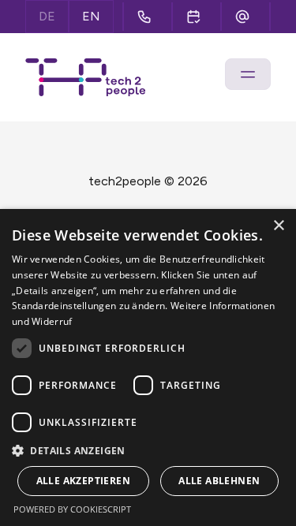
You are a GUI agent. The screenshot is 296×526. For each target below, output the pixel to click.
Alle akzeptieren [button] (83, 480)
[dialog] (148, 367)
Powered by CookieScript (72, 509)
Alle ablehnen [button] (219, 480)
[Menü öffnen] (248, 74)
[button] (148, 450)
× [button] (278, 226)
